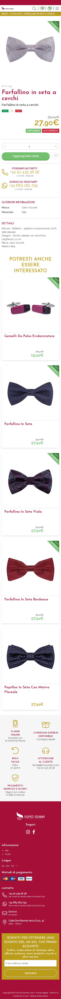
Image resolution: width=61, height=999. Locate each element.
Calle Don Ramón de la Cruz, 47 (26, 922)
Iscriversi (30, 973)
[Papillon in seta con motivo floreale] (30, 657)
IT (17, 866)
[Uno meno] (5, 146)
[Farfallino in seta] (30, 394)
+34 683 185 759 (26, 904)
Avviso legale (42, 993)
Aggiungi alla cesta (26, 156)
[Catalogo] (57, 8)
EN (7, 866)
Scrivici (12, 913)
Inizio (5, 14)
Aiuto (7, 854)
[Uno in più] (56, 146)
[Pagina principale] (8, 8)
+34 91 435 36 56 (26, 895)
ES (3, 866)
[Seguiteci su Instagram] (28, 831)
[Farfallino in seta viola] (30, 482)
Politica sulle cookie (39, 996)
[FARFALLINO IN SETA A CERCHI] (30, 50)
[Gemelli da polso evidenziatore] (30, 306)
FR (12, 866)
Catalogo (16, 14)
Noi (6, 850)
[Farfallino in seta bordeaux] (30, 569)
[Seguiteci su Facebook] (34, 831)
